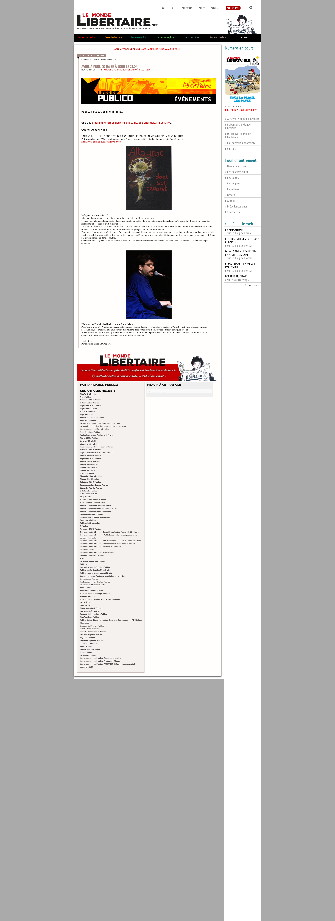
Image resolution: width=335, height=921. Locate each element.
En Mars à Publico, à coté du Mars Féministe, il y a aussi (103, 426)
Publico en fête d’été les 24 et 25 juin (95, 570)
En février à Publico (88, 655)
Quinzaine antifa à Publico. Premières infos (97, 553)
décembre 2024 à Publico (90, 444)
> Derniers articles (235, 166)
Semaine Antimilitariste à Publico (93, 614)
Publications (187, 8)
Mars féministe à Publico (90, 432)
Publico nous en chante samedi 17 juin (96, 573)
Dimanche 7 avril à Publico (91, 488)
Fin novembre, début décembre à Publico (97, 447)
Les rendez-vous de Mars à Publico (94, 429)
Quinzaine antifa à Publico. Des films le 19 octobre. (101, 547)
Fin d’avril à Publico (88, 394)
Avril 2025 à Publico (88, 420)
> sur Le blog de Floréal (240, 255)
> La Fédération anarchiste (240, 143)
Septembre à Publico (88, 409)
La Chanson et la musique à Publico (95, 585)
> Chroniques (232, 183)
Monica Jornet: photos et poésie (93, 500)
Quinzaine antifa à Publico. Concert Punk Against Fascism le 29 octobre (109, 532)
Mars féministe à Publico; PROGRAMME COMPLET (101, 599)
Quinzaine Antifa (87, 550)
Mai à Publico (85, 397)
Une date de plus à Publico (91, 635)
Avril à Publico (86, 646)
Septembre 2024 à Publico (90, 459)
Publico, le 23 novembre (90, 523)
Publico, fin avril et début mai (92, 418)
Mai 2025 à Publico (87, 412)
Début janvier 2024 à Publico (91, 514)
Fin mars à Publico (88, 597)
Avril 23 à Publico (87, 588)
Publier (202, 8)
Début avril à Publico (88, 491)
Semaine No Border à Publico (92, 626)
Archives (244, 37)
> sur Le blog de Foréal (238, 231)
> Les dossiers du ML (237, 172)
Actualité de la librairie (127, 49)
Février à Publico (87, 602)
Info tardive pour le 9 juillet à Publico (95, 567)
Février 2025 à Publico (89, 438)
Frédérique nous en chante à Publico (95, 582)
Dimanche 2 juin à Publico (91, 476)
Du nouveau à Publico (89, 579)
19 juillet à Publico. (88, 638)
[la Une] (163, 8)
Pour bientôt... (86, 605)
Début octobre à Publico (90, 629)
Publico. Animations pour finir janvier (95, 511)
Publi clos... (85, 564)
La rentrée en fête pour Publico (92, 561)
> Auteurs (230, 201)
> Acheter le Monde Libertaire (242, 119)
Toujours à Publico (88, 497)
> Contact (230, 149)
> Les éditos (232, 177)
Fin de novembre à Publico (91, 608)
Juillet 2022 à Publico (88, 643)
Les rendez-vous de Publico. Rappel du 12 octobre (100, 658)
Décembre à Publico (88, 520)
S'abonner (215, 8)
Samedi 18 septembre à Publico (93, 632)
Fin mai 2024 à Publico (89, 479)
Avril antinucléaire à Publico (91, 591)
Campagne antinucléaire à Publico (94, 485)
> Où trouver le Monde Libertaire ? (238, 135)
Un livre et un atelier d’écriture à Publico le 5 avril (100, 423)
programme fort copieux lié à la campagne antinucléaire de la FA (131, 122)
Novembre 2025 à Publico (90, 400)
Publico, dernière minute (90, 649)
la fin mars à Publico (88, 494)
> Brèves (230, 195)
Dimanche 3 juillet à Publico (91, 641)
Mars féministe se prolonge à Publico (95, 594)
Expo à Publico (86, 415)
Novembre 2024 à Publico (90, 450)
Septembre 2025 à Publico (90, 406)
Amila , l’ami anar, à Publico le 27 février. (96, 435)
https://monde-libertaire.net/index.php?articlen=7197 (124, 70)
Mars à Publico (86, 652)
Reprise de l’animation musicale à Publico (97, 453)
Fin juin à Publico (87, 470)
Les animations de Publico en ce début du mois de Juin (102, 576)
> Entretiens (232, 189)
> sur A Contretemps (237, 278)
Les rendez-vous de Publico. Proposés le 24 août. (100, 661)
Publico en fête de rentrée (90, 462)
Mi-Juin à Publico (87, 473)
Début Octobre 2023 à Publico (92, 555)
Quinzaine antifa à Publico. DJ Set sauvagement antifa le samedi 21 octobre (110, 541)
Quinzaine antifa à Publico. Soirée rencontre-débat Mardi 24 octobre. (108, 544)
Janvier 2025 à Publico (89, 441)
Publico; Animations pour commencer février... (99, 508)
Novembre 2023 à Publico (90, 529)
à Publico (84, 526)
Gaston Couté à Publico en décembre (95, 517)
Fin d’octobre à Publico (89, 617)
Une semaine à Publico (89, 611)
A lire (82, 558)
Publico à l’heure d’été (89, 464)
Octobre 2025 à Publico (89, 403)
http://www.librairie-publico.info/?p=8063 (101, 141)
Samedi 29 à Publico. (88, 467)
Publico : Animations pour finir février (95, 506)
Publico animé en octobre (90, 456)
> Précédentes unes (236, 206)
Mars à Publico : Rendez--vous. (92, 503)
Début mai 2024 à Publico (90, 482)
